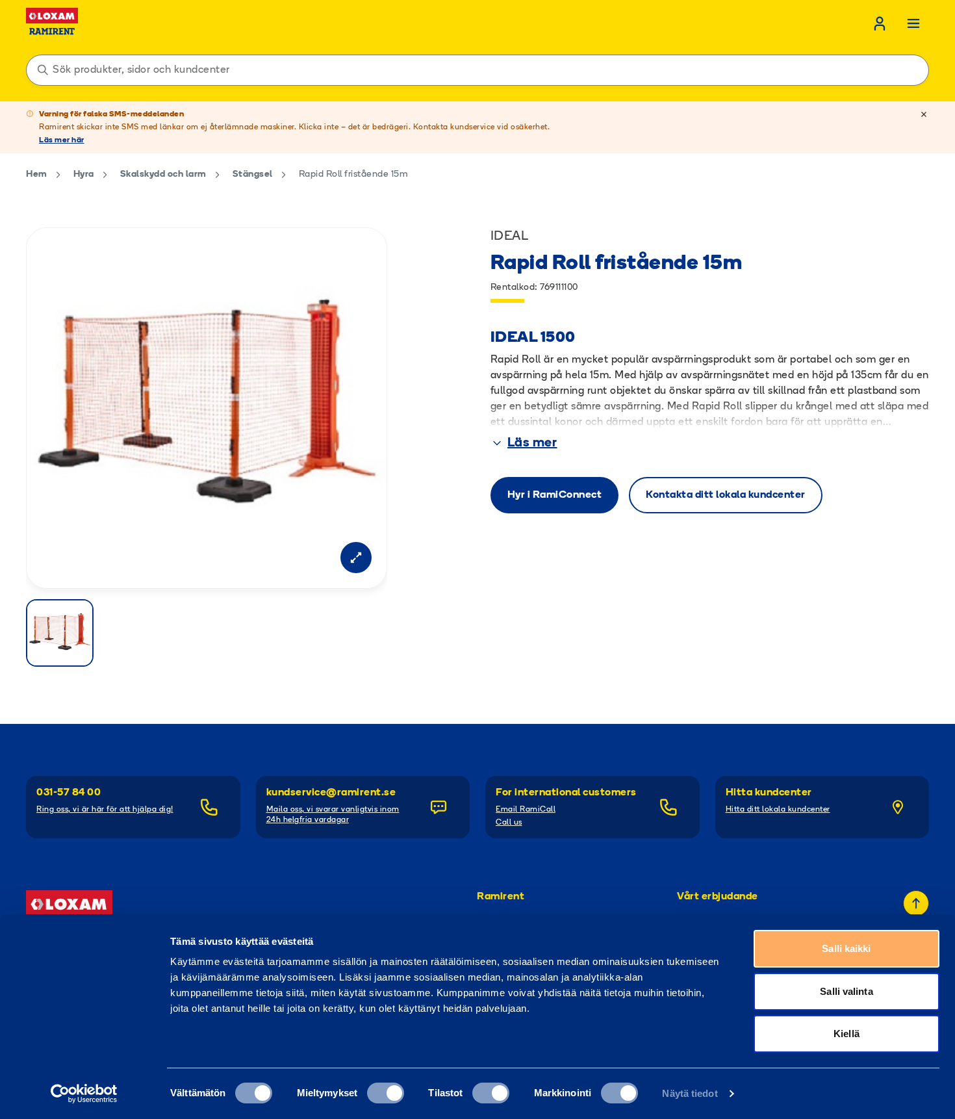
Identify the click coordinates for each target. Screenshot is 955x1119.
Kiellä (847, 1033)
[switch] (385, 1093)
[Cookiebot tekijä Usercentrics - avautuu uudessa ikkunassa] (84, 1093)
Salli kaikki (846, 948)
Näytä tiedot (689, 1093)
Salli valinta (846, 991)
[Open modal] (356, 557)
